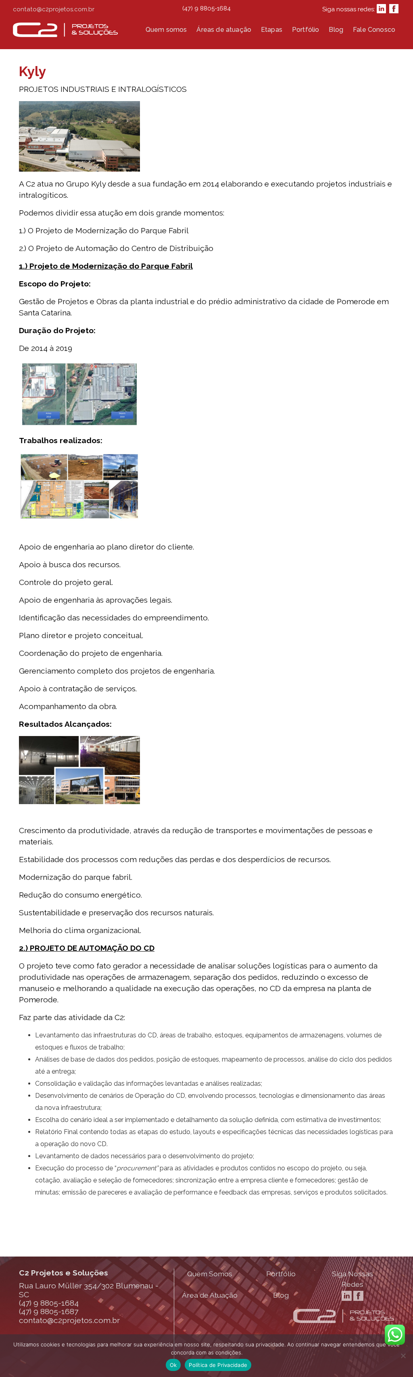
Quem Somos (209, 1273)
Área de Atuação (210, 1295)
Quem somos (166, 29)
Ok (173, 1365)
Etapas (271, 29)
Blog (336, 29)
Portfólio (305, 29)
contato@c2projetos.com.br (53, 9)
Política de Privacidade (218, 1365)
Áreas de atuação (223, 29)
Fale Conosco (374, 29)
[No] (403, 1356)
